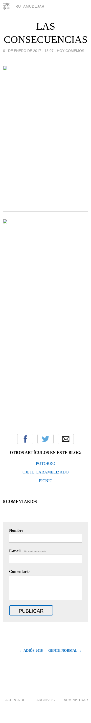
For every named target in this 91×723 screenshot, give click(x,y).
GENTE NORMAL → (65, 651)
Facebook (25, 439)
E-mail (28, 551)
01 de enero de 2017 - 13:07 (28, 51)
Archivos (45, 700)
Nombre (16, 530)
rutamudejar (29, 6)
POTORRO (45, 463)
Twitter (45, 439)
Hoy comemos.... (72, 51)
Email (66, 439)
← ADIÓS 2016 (31, 651)
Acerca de (15, 700)
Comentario (19, 571)
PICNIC (45, 481)
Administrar (76, 700)
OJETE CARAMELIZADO (45, 472)
